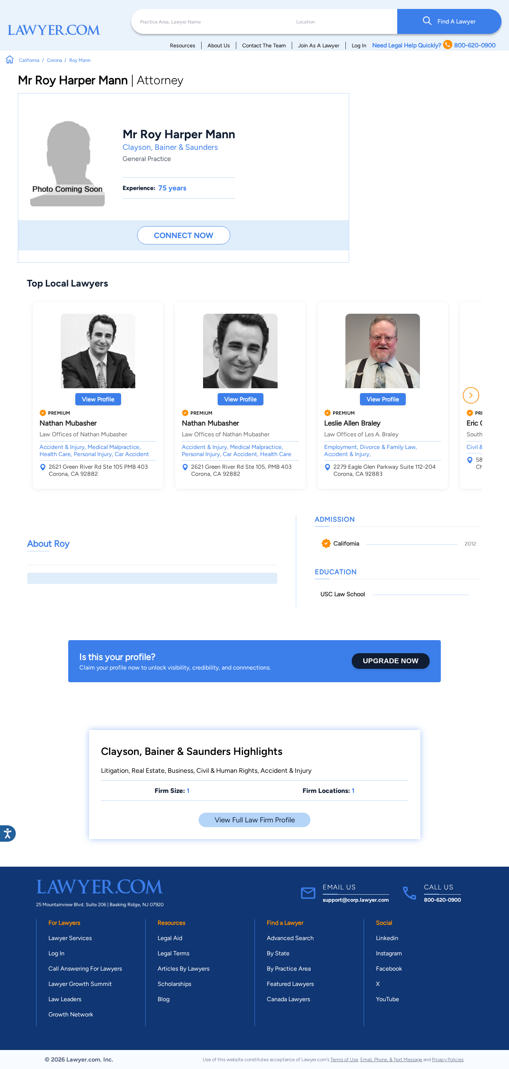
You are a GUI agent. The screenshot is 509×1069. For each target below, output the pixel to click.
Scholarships (174, 983)
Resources (182, 45)
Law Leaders (64, 999)
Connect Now (183, 235)
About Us (219, 45)
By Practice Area (289, 968)
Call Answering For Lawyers (85, 968)
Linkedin (387, 938)
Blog (164, 999)
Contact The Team (264, 45)
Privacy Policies (448, 1059)
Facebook (389, 968)
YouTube (387, 999)
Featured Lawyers (290, 983)
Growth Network (70, 1014)
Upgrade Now (390, 661)
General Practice (147, 158)
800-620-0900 (442, 899)
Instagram (389, 953)
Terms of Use (344, 1059)
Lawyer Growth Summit (80, 983)
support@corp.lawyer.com (356, 899)
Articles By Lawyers (183, 968)
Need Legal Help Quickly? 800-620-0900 (434, 45)
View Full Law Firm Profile (255, 820)
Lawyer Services (70, 938)
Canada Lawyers (288, 999)
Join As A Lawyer (318, 45)
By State (278, 953)
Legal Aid (170, 938)
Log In (359, 45)
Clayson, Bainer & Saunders (170, 147)
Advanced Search (290, 938)
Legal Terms (173, 953)
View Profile (98, 399)
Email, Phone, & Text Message (391, 1059)
